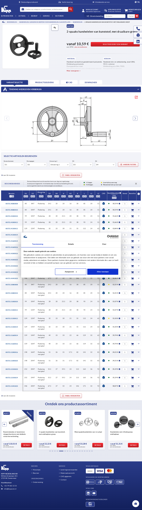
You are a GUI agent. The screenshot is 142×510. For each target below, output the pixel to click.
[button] (4, 424)
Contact (64, 480)
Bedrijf (34, 16)
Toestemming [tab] (37, 244)
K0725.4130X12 (12, 228)
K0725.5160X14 (12, 335)
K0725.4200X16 (12, 253)
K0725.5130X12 (12, 318)
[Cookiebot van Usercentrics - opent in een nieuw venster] (108, 236)
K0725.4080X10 (12, 210)
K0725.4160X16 (12, 247)
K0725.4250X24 (12, 272)
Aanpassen (69, 272)
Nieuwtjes (36, 470)
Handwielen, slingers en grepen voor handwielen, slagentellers (44, 22)
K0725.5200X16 (12, 352)
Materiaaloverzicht (68, 473)
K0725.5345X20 (12, 386)
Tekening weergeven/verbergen (25, 89)
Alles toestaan (103, 272)
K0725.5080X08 (12, 285)
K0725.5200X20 (12, 361)
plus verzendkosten (81, 47)
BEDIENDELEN (12, 22)
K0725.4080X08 (12, 204)
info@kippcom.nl (10, 489)
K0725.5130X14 (12, 327)
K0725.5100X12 (12, 310)
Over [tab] (104, 244)
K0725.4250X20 (12, 266)
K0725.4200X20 (12, 260)
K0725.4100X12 (12, 222)
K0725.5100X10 (12, 301)
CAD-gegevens (66, 476)
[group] (17, 430)
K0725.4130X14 (12, 235)
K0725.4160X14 (12, 241)
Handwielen (77, 22)
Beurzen (36, 473)
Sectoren (59, 16)
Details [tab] (71, 244)
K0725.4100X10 (12, 216)
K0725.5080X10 (12, 293)
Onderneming (38, 482)
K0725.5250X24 (12, 378)
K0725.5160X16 (12, 344)
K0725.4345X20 (12, 278)
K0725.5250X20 (12, 369)
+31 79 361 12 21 (10, 486)
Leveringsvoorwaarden (69, 470)
